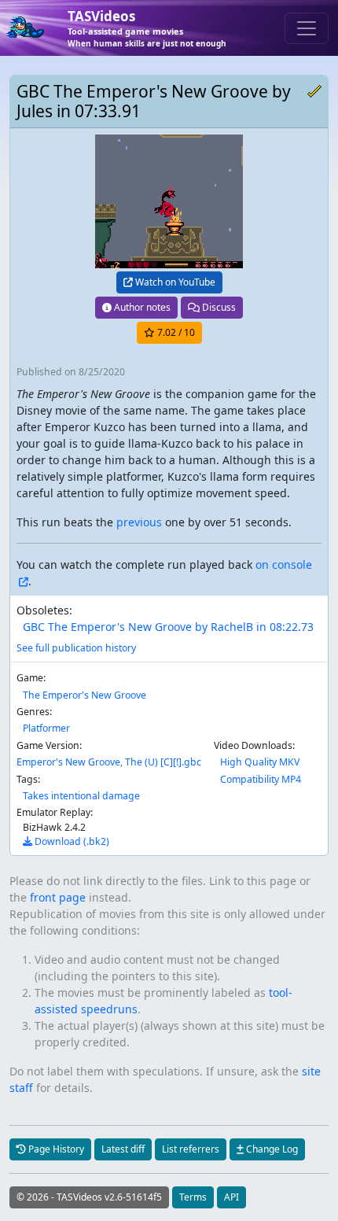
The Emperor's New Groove (84, 695)
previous (139, 522)
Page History (55, 1149)
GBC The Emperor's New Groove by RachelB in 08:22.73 (168, 626)
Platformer (46, 728)
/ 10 (176, 332)
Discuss (218, 307)
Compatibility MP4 (260, 779)
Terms (193, 1197)
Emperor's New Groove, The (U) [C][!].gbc (109, 762)
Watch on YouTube (174, 282)
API (231, 1197)
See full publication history (76, 648)
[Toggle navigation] (307, 28)
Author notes (141, 307)
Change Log (271, 1149)
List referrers (190, 1149)
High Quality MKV (259, 762)
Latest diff (123, 1149)
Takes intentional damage (81, 795)
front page (58, 897)
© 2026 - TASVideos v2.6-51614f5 (89, 1197)
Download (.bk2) (70, 841)
